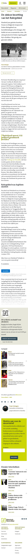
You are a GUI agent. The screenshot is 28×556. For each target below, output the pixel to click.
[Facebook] (5, 402)
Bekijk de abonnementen (9, 338)
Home (2, 11)
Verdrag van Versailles (14, 160)
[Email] (11, 402)
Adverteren (4, 538)
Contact (3, 548)
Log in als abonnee (7, 342)
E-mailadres (5, 264)
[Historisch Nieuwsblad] (4, 3)
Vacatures (17, 533)
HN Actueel (22, 8)
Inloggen (17, 531)
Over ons (3, 531)
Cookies (17, 553)
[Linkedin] (14, 402)
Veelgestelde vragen (6, 545)
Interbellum (17, 11)
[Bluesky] (2, 402)
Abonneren (13, 3)
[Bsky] (24, 519)
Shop (2, 536)
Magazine (13, 8)
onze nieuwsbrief (14, 524)
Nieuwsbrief (4, 8)
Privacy (17, 550)
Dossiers (9, 11)
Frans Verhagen (5, 64)
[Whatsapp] (8, 402)
